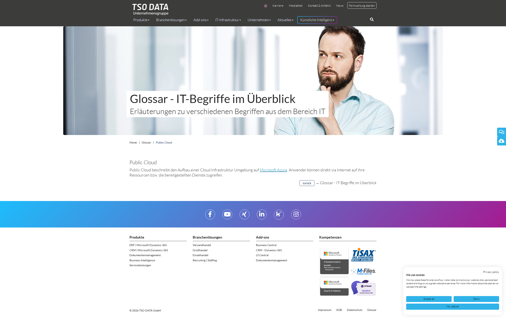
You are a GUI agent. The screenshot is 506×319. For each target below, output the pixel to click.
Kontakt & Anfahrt (319, 5)
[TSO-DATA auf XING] (244, 216)
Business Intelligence (142, 260)
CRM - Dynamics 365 (269, 250)
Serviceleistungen (140, 265)
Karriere (278, 5)
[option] (253, 80)
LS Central (262, 255)
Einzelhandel (200, 255)
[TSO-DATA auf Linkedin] (261, 216)
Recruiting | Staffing (205, 260)
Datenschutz (354, 309)
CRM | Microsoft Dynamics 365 (148, 250)
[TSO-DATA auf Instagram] (296, 216)
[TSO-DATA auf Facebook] (210, 216)
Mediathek (296, 5)
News (339, 5)
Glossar (372, 309)
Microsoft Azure (273, 170)
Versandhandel (202, 245)
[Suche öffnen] (372, 20)
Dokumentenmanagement (145, 255)
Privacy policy (491, 272)
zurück (307, 183)
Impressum (324, 309)
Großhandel (200, 250)
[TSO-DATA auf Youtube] (227, 216)
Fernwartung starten (362, 5)
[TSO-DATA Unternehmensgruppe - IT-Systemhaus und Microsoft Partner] (148, 9)
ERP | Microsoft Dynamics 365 (148, 245)
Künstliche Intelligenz (316, 20)
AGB (339, 309)
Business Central (266, 245)
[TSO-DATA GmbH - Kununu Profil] (278, 216)
